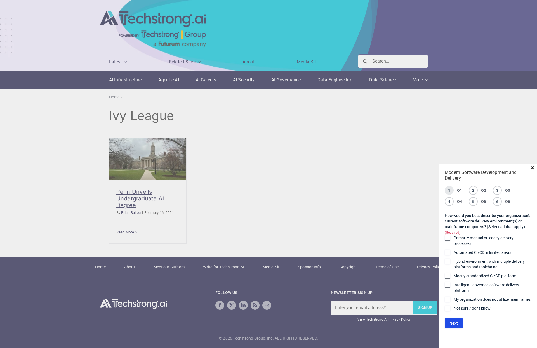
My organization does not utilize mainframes (492, 299)
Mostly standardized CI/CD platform (485, 276)
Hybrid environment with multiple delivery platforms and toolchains (489, 264)
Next (453, 323)
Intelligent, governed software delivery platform (486, 288)
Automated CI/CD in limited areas (482, 252)
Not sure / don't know (472, 308)
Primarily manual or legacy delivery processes (484, 241)
